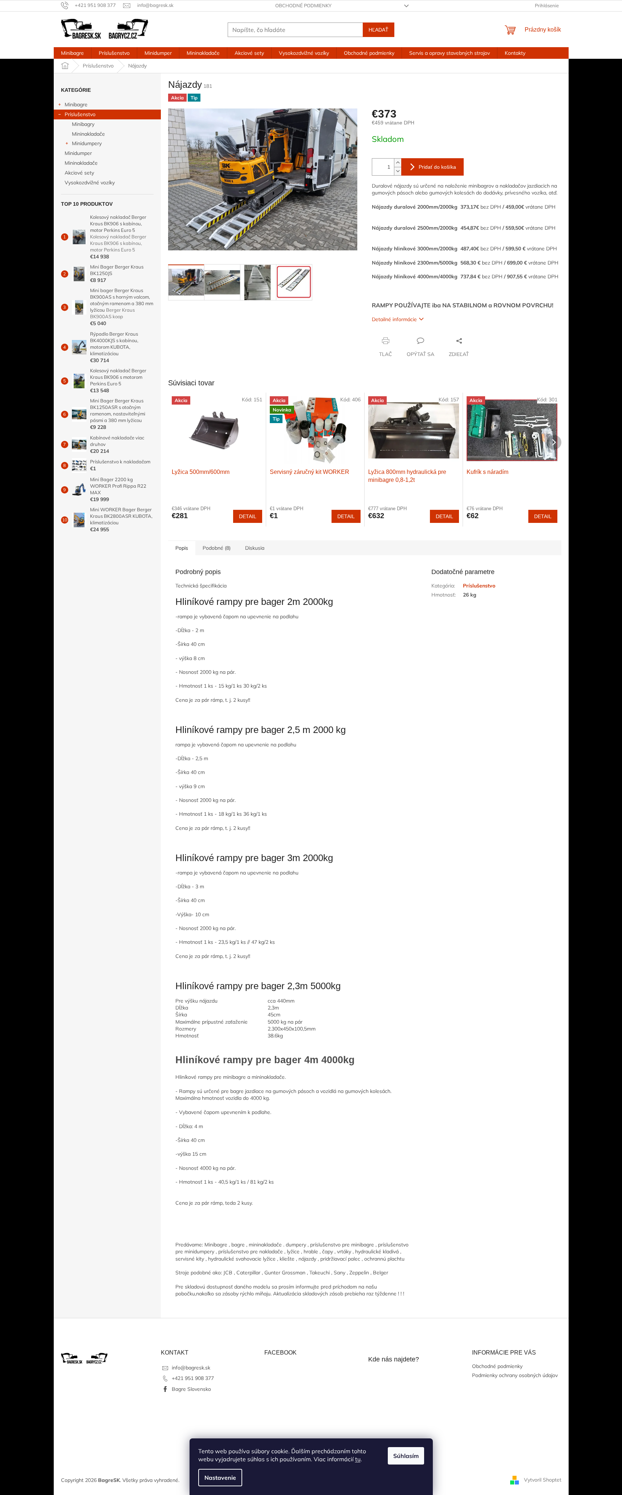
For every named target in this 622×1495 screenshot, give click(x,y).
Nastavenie (220, 1477)
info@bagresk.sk (191, 1367)
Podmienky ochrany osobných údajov (515, 1375)
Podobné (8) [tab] (217, 548)
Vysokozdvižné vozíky (90, 182)
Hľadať (379, 30)
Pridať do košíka (437, 167)
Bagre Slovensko (191, 1389)
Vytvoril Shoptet (542, 1479)
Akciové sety (79, 172)
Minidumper (78, 153)
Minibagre (76, 104)
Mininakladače (88, 134)
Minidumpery (87, 143)
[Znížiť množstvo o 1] (397, 171)
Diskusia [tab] (254, 548)
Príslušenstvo (80, 114)
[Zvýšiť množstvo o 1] (397, 163)
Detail (247, 516)
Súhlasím (406, 1455)
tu (358, 1459)
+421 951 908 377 (193, 1378)
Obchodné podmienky (303, 5)
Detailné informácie (394, 319)
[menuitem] (72, 53)
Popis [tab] (181, 548)
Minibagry (83, 124)
